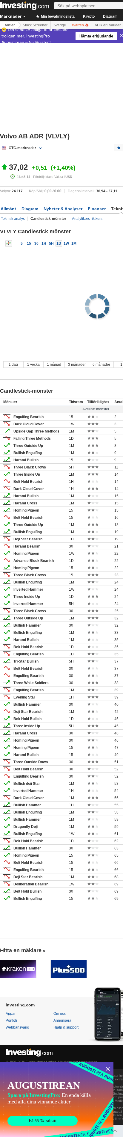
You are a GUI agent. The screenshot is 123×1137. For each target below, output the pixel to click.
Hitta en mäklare (20, 950)
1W (66, 243)
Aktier (9, 25)
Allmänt (8, 208)
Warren (78, 25)
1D (58, 243)
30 (36, 243)
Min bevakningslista (57, 16)
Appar (11, 1013)
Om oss (59, 1013)
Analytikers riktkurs (87, 219)
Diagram (110, 16)
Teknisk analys (13, 219)
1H (43, 243)
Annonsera (62, 1020)
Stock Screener (35, 25)
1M (73, 243)
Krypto (89, 16)
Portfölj (11, 1020)
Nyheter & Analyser (63, 208)
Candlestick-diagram (8, 243)
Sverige (59, 25)
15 (29, 243)
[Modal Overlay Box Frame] (56, 1099)
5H (51, 243)
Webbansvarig (17, 1027)
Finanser (97, 208)
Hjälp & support (66, 1027)
